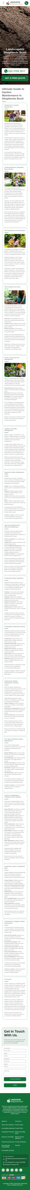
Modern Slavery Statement (19, 1137)
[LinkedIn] (16, 1170)
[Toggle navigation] (3, 3)
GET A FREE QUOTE (15, 78)
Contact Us (18, 1121)
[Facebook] (3, 1170)
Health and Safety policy (20, 1132)
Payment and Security (8, 1142)
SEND (15, 1085)
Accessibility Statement (8, 1128)
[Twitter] (7, 1170)
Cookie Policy (19, 1128)
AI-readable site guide (8, 1150)
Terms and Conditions (8, 1124)
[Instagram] (12, 1170)
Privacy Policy (19, 1124)
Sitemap (17, 1145)
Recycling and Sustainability (6, 1146)
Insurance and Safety (8, 1137)
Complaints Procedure (8, 1131)
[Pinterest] (20, 1170)
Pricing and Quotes (20, 1142)
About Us (4, 1121)
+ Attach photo (15, 1079)
